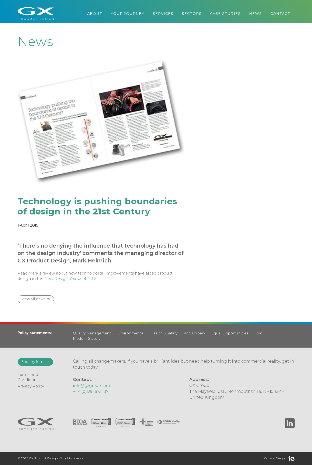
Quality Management (92, 333)
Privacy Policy (31, 386)
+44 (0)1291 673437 (90, 391)
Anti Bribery (194, 333)
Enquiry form (33, 362)
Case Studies (225, 14)
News (255, 14)
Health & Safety (164, 333)
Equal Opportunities (229, 333)
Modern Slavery (86, 339)
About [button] (94, 14)
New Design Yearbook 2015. (71, 278)
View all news (33, 299)
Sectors (192, 14)
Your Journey (127, 14)
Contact (280, 14)
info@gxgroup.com (91, 385)
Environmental (130, 333)
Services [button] (163, 14)
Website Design (274, 458)
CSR (258, 333)
